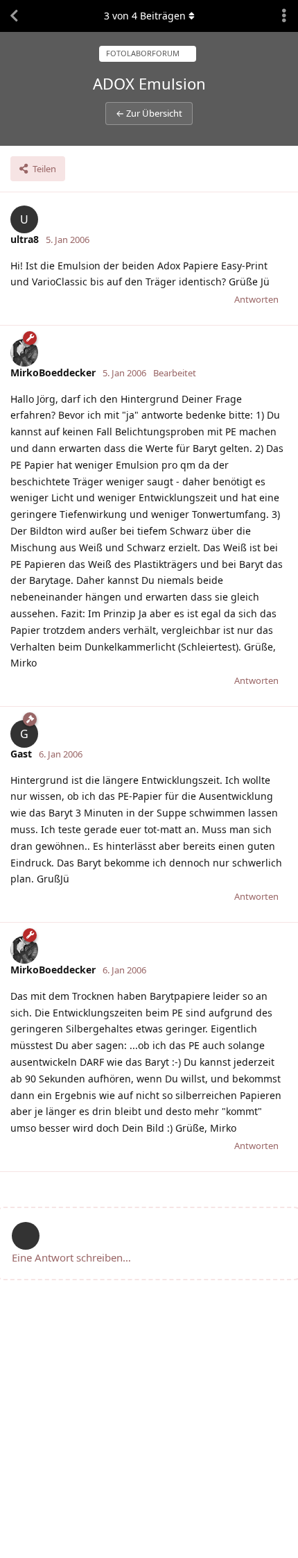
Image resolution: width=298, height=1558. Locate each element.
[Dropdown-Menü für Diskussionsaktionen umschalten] (284, 16)
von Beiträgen (145, 15)
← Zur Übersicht (149, 113)
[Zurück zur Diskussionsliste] (14, 16)
